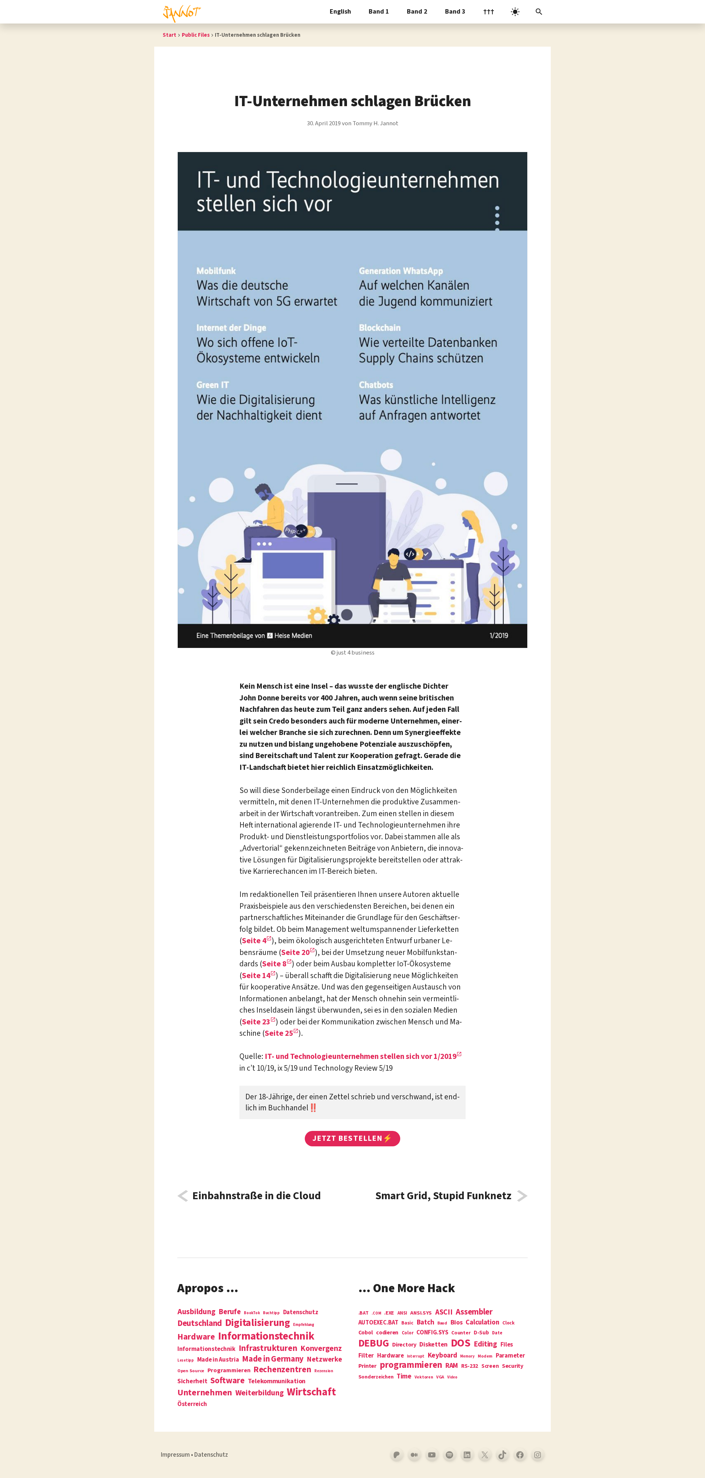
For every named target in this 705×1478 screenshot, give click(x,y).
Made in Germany (273, 1359)
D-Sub (481, 1333)
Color (407, 1333)
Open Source (190, 1371)
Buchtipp (271, 1313)
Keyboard (442, 1355)
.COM (376, 1313)
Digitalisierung (257, 1323)
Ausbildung (196, 1311)
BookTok (252, 1313)
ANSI (402, 1313)
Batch (425, 1322)
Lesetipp (185, 1360)
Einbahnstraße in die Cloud (256, 1196)
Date (497, 1333)
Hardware (196, 1336)
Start (169, 35)
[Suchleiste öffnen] (539, 12)
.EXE (389, 1313)
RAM (451, 1366)
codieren (387, 1333)
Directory (404, 1344)
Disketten (433, 1345)
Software (227, 1380)
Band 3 (455, 11)
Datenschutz (300, 1312)
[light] (515, 12)
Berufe (229, 1312)
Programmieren (228, 1370)
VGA (440, 1377)
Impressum (175, 1454)
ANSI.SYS (421, 1313)
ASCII (444, 1312)
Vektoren (424, 1377)
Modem (485, 1356)
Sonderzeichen (376, 1377)
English (340, 11)
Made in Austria (218, 1360)
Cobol (365, 1333)
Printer (367, 1366)
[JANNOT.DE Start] (180, 12)
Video (452, 1377)
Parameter (510, 1356)
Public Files (196, 35)
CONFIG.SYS (432, 1333)
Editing (485, 1344)
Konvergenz (320, 1349)
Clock (508, 1323)
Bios (457, 1323)
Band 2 (417, 11)
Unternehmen (204, 1392)
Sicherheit (192, 1381)
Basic (407, 1323)
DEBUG (373, 1343)
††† (488, 11)
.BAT (363, 1313)
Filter (366, 1356)
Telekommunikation (277, 1381)
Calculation (482, 1322)
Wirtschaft (311, 1392)
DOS (460, 1343)
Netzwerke (324, 1359)
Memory (467, 1356)
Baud (442, 1323)
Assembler (474, 1312)
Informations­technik (266, 1336)
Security (512, 1366)
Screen (490, 1366)
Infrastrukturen (268, 1348)
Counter (460, 1333)
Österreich (192, 1404)
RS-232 (469, 1366)
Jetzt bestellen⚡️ (352, 1138)
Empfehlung (303, 1324)
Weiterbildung (259, 1393)
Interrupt (415, 1356)
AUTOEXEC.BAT (378, 1323)
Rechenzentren (282, 1369)
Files (506, 1345)
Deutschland (199, 1323)
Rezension (323, 1371)
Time (404, 1376)
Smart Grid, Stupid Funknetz (443, 1196)
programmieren (411, 1365)
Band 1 (379, 11)
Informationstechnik (206, 1349)
